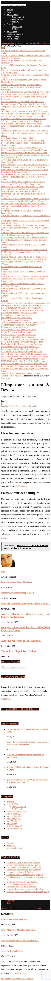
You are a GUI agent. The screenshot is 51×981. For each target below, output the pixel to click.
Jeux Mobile (17, 19)
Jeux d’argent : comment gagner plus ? (17, 138)
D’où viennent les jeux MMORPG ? (16, 317)
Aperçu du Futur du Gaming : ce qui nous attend (22, 116)
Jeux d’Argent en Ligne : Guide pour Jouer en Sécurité (24, 276)
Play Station (17, 26)
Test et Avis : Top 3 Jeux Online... (19, 651)
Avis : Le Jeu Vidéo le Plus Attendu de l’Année (21, 184)
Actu (9, 12)
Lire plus (22, 973)
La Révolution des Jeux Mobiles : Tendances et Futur (24, 237)
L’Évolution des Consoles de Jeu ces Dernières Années (24, 94)
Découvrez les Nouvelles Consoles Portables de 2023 (24, 152)
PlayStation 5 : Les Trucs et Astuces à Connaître (21, 344)
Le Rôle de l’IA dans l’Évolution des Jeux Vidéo (22, 342)
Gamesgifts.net (7, 43)
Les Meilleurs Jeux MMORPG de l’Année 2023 (22, 308)
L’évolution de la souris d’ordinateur (16, 172)
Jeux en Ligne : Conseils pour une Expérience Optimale (25, 114)
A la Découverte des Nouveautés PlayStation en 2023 (24, 249)
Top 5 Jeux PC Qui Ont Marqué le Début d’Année (23, 359)
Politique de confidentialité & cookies (17, 978)
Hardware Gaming (15, 34)
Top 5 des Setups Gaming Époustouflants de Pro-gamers (25, 92)
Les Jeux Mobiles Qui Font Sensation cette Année (22, 101)
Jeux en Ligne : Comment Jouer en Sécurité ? (20, 191)
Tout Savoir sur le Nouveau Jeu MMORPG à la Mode (24, 111)
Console (10, 24)
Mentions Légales (14, 848)
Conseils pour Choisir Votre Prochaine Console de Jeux (25, 232)
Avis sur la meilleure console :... (15, 919)
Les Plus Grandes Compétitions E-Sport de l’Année (23, 181)
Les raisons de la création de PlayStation (18, 329)
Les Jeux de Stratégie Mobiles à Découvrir (19, 349)
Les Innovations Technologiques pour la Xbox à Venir (24, 366)
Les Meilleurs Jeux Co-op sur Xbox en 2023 (20, 346)
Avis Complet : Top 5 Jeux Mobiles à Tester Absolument (25, 303)
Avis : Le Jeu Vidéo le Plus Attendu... (21, 640)
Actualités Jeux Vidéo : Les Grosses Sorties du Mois (23, 118)
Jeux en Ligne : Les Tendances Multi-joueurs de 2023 (24, 354)
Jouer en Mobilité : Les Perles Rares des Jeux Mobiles (24, 257)
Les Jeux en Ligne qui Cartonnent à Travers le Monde (24, 150)
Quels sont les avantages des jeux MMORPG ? (21, 84)
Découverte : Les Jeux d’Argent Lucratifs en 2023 (22, 305)
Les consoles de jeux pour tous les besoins (19, 312)
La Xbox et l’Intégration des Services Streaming (21, 351)
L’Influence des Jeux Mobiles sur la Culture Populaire (24, 363)
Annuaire (11, 845)
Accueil (10, 9)
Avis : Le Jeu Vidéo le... (12, 951)
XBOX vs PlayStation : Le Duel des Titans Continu (23, 339)
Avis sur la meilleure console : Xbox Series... (25, 603)
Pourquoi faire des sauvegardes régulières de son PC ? (24, 203)
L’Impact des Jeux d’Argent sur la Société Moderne (23, 167)
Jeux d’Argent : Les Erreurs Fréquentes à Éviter (21, 123)
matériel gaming (22, 486)
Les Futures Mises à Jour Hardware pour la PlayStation (24, 356)
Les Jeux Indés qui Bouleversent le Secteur (19, 189)
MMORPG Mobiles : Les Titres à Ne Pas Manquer (23, 361)
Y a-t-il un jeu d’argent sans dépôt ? (16, 320)
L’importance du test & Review (14, 327)
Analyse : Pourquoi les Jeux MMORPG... (20, 940)
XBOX (15, 29)
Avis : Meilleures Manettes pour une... (18, 930)
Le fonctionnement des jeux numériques (18, 332)
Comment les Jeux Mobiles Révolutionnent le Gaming (24, 131)
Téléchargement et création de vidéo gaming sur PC (23, 322)
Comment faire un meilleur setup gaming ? (19, 325)
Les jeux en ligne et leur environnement (18, 337)
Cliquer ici (5, 699)
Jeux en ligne (12, 14)
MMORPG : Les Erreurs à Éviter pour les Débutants (23, 225)
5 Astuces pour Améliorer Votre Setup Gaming (21, 121)
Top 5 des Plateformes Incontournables (17, 235)
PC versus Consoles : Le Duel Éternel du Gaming (22, 140)
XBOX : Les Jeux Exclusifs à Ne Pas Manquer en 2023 (25, 198)
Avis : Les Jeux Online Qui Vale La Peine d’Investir (23, 201)
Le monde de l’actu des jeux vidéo (16, 315)
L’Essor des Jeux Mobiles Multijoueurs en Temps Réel (24, 169)
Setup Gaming (13, 36)
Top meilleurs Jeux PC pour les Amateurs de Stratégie (24, 174)
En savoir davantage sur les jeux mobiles (18, 334)
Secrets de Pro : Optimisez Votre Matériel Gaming (22, 186)
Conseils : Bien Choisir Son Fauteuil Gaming (20, 373)
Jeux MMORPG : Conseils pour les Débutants (21, 148)
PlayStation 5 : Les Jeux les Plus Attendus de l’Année (24, 259)
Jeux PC (15, 22)
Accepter (14, 973)
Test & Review (13, 39)
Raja (8, 396)
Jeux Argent (12, 31)
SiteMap (45, 43)
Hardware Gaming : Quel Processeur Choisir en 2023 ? (25, 165)
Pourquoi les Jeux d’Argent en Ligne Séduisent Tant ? (24, 104)
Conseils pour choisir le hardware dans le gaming (22, 310)
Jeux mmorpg (18, 17)
